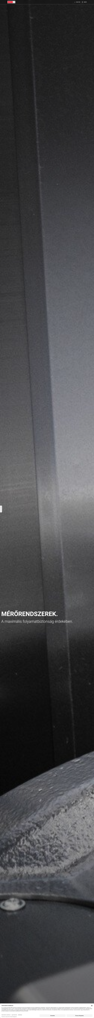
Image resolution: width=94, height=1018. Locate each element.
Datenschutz (1, 509)
